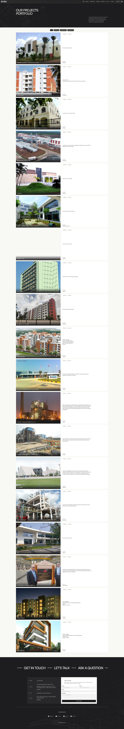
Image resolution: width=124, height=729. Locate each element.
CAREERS (112, 1)
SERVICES (98, 1)
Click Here (39, 699)
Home (83, 1)
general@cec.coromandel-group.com (44, 693)
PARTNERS (103, 1)
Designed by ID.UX (62, 722)
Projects (108, 1)
